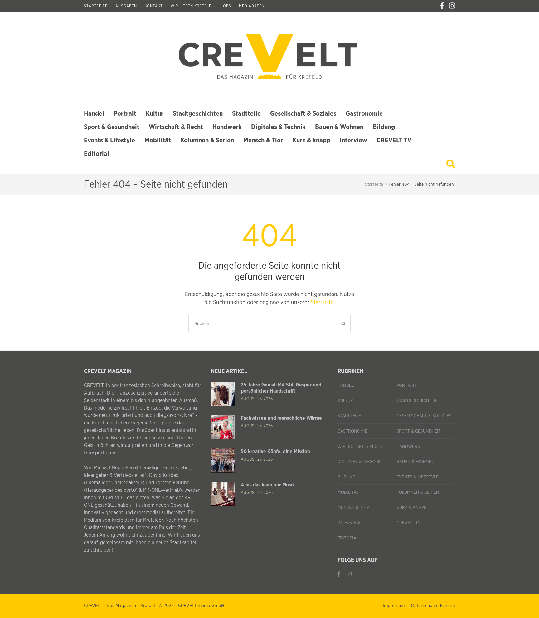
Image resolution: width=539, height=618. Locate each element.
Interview (353, 140)
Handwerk (227, 127)
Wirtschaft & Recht (176, 127)
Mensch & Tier (263, 140)
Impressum (394, 605)
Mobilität (157, 140)
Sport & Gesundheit (111, 127)
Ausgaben (126, 6)
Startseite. (323, 302)
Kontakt (154, 6)
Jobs (226, 6)
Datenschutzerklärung (433, 605)
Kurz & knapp (311, 140)
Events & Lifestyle (109, 140)
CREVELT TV (393, 140)
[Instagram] (452, 5)
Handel (94, 113)
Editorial (96, 154)
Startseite (96, 6)
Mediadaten (252, 6)
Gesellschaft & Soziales (303, 113)
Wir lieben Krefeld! (192, 6)
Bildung (384, 127)
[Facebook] (442, 5)
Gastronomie (364, 113)
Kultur (154, 113)
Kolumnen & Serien (207, 140)
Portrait (125, 113)
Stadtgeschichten (198, 113)
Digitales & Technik (278, 127)
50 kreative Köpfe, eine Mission (275, 451)
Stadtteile (246, 113)
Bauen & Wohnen (339, 127)
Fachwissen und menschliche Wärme (281, 418)
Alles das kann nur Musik (268, 484)
